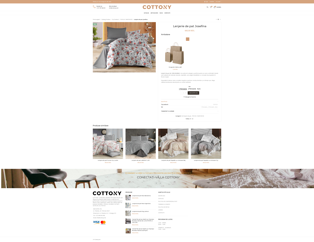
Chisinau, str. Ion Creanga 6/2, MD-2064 (102, 1)
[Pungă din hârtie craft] (175, 51)
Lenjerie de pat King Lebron (140, 211)
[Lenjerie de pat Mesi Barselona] (128, 197)
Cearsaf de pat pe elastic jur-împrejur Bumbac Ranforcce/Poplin (143, 229)
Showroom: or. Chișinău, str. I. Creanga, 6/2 (104, 213)
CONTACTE (161, 212)
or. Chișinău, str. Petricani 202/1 (101, 211)
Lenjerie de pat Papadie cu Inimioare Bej (173, 160)
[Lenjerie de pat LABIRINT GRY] (141, 144)
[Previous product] (216, 19)
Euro (216, 107)
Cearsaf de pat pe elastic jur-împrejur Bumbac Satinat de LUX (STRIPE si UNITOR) (143, 221)
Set (189, 86)
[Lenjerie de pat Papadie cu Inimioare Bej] (173, 144)
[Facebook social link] (205, 1)
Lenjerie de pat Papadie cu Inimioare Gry (206, 160)
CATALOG (161, 198)
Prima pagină (96, 19)
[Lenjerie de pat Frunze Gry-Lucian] (108, 144)
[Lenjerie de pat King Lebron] (128, 213)
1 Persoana (204, 107)
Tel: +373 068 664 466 (99, 215)
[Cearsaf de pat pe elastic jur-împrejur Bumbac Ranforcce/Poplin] (128, 231)
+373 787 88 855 (100, 8)
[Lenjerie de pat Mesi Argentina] (128, 205)
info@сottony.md (113, 8)
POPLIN (215, 104)
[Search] (207, 7)
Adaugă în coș (193, 93)
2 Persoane (211, 107)
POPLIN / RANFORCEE (126, 19)
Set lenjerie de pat (186, 116)
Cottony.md (97, 239)
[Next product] (220, 19)
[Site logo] (157, 7)
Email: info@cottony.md (99, 218)
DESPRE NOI (161, 196)
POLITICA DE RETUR (163, 207)
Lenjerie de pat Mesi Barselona (141, 195)
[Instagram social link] (207, 1)
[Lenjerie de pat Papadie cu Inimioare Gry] (206, 144)
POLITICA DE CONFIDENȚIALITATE (167, 201)
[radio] (183, 89)
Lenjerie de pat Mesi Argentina (141, 203)
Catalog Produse (105, 19)
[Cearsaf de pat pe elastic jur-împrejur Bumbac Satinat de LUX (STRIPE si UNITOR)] (128, 222)
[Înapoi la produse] (218, 19)
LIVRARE (160, 210)
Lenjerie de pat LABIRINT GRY (141, 160)
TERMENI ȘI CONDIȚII (164, 204)
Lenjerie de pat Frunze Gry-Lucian (108, 160)
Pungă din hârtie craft (175, 67)
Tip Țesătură (115, 19)
